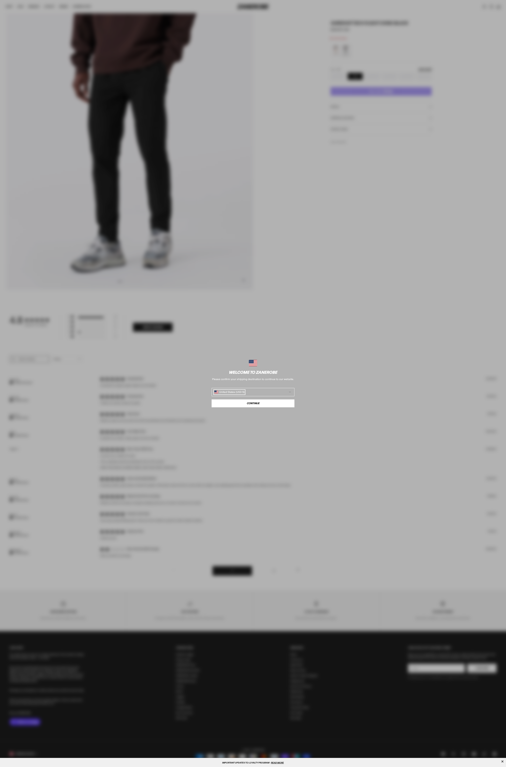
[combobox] (229, 392)
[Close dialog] (502, 761)
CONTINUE (253, 403)
